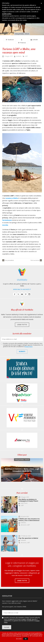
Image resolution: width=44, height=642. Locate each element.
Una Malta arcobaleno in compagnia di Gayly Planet (28, 500)
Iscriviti (22, 351)
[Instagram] (29, 294)
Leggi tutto (22, 325)
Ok (25, 638)
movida (5, 225)
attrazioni (23, 525)
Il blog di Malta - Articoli (22, 34)
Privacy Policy (29, 346)
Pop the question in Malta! (28, 538)
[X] (18, 294)
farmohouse (7, 220)
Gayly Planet (23, 503)
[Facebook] (14, 294)
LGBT (26, 56)
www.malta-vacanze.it (22, 289)
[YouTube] (22, 294)
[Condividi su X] (22, 39)
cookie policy (6, 14)
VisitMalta (18, 56)
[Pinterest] (25, 294)
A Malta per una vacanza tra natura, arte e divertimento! (29, 519)
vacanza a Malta (11, 198)
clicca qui (18, 636)
